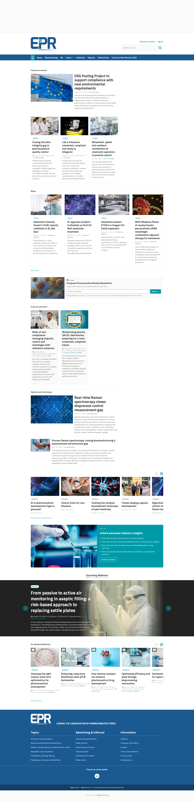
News (36, 218)
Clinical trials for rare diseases (73, 504)
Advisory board (82, 751)
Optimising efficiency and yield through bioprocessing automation (136, 678)
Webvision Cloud (103, 795)
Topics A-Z (74, 787)
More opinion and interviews (41, 518)
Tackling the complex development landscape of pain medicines (104, 506)
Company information (130, 743)
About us (124, 739)
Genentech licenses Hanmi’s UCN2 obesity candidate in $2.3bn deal (45, 227)
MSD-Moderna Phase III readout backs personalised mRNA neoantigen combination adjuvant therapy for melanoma (147, 230)
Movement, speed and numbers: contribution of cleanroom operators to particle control (103, 148)
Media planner (82, 743)
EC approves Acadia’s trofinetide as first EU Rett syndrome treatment (79, 227)
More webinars (36, 701)
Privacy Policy (137, 295)
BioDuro (52, 692)
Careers (124, 747)
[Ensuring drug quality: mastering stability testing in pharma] (97, 632)
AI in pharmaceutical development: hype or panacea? (43, 506)
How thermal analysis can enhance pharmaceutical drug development (103, 678)
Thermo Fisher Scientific (73, 353)
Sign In (160, 41)
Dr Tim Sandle (109, 159)
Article (35, 138)
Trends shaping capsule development (135, 504)
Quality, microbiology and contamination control (50, 747)
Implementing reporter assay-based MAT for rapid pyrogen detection (61, 602)
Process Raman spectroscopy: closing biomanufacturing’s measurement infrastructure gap (83, 442)
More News (35, 270)
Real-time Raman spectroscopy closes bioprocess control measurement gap (90, 404)
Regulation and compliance (42, 751)
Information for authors (85, 756)
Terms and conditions (129, 751)
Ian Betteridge (92, 414)
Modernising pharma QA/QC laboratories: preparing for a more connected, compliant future (74, 338)
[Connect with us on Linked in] (97, 776)
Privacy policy (126, 756)
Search (160, 47)
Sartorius (67, 158)
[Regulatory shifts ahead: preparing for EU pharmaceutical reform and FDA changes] (93, 632)
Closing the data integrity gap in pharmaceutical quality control (41, 147)
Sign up (154, 291)
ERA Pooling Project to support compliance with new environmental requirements (93, 82)
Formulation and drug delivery (43, 756)
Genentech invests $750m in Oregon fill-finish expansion (113, 225)
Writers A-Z (85, 787)
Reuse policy (81, 760)
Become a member (147, 41)
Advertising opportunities (86, 739)
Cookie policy (126, 760)
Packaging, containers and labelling (45, 760)
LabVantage (39, 158)
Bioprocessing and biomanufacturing (46, 743)
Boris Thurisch (94, 92)
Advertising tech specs (85, 747)
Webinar (35, 591)
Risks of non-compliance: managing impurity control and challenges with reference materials (43, 340)
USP (49, 356)
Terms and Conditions (119, 295)
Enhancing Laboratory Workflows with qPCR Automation (73, 677)
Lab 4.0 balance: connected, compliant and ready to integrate (74, 147)
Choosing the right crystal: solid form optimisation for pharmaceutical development (41, 680)
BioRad (82, 686)
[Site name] (43, 50)
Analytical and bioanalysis (42, 739)
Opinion (34, 499)
